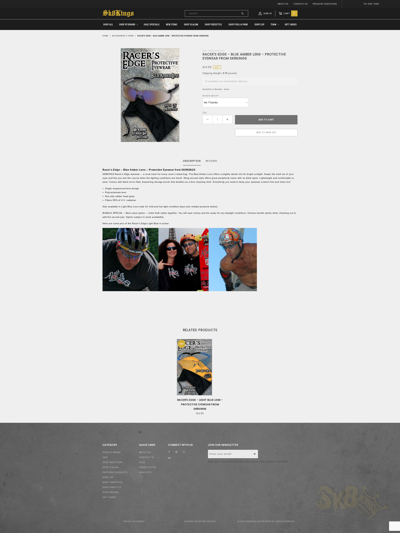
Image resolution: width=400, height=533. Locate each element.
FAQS (142, 462)
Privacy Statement (134, 521)
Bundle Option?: (210, 95)
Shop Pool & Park (238, 24)
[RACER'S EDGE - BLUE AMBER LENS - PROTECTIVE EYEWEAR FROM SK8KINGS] (150, 95)
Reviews (211, 161)
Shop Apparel (110, 492)
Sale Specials (151, 24)
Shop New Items (112, 462)
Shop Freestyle (213, 24)
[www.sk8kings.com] (118, 13)
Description (192, 161)
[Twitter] (177, 453)
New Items (171, 24)
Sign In (267, 13)
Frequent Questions (325, 3)
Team (273, 24)
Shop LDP (259, 24)
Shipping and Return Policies (200, 521)
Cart (289, 13)
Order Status (147, 467)
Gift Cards (291, 24)
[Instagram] (185, 453)
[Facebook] (170, 453)
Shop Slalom (191, 24)
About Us (283, 3)
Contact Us (300, 3)
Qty (204, 112)
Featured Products (114, 472)
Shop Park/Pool (112, 482)
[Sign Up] (254, 454)
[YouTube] (170, 459)
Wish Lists (145, 472)
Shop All (108, 24)
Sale (105, 457)
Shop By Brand (127, 24)
